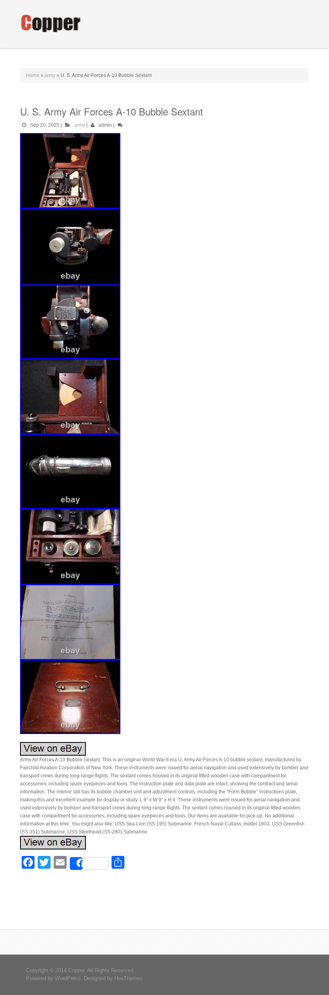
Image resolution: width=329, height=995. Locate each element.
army (50, 75)
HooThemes (128, 978)
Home (32, 75)
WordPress (68, 978)
